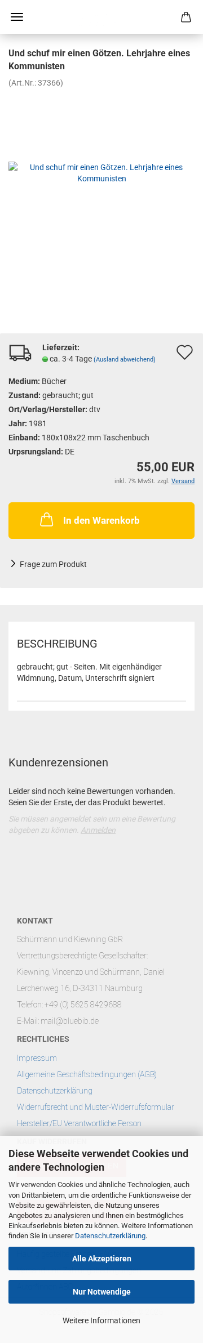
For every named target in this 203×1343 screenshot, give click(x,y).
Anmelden (98, 830)
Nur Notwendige (102, 1291)
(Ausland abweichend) (125, 359)
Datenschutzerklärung (110, 1236)
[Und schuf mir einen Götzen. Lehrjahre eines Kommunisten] (101, 171)
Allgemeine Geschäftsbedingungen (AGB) (87, 1074)
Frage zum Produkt (53, 564)
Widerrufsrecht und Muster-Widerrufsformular (95, 1107)
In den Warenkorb (101, 520)
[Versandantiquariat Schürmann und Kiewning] (101, 17)
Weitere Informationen (101, 1320)
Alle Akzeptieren (101, 1258)
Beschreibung (57, 643)
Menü (17, 17)
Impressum (37, 1058)
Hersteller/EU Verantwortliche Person (79, 1123)
